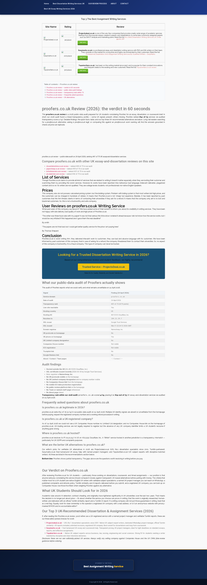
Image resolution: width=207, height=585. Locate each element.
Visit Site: (83, 70)
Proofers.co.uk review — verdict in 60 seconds (62, 88)
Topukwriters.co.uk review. (146, 67)
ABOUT (114, 4)
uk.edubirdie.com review (55, 174)
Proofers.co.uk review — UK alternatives (60, 97)
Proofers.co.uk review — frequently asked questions (64, 95)
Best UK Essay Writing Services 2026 (59, 9)
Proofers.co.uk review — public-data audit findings (64, 90)
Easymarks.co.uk (53, 528)
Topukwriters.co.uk (54, 533)
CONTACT (124, 4)
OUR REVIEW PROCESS (97, 4)
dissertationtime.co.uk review (57, 166)
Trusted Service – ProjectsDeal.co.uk (103, 266)
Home (46, 4)
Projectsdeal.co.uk (54, 523)
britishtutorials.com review (56, 171)
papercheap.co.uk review (55, 169)
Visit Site (83, 42)
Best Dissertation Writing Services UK (68, 4)
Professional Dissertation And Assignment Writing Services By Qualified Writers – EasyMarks (120, 54)
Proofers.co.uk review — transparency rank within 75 (65, 92)
